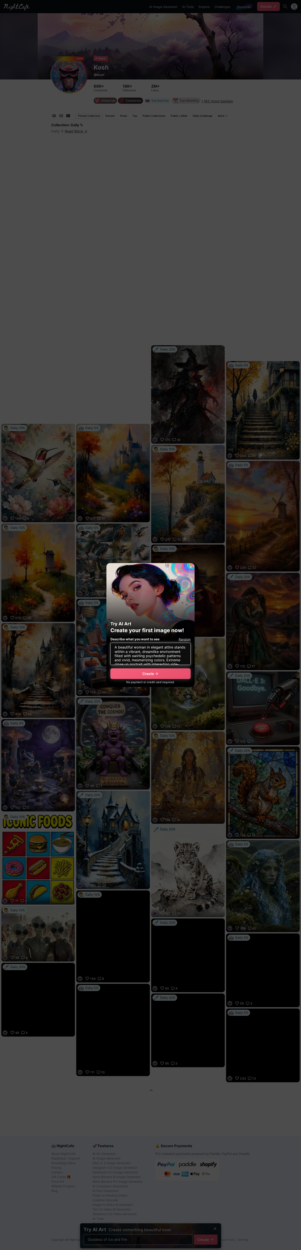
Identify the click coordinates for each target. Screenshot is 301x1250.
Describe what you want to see (135, 639)
